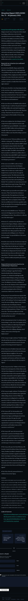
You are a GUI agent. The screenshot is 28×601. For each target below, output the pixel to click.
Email (18, 565)
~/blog (3, 10)
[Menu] (23, 3)
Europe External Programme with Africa (12, 29)
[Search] (20, 3)
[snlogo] (11, 3)
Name (18, 560)
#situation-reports (7, 531)
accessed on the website (17, 59)
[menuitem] (20, 3)
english (9, 10)
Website (18, 570)
